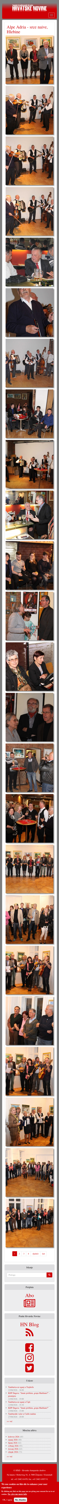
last (43, 1253)
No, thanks (20, 1500)
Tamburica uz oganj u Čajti (19, 1402)
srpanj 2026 (13, 1439)
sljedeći (36, 1253)
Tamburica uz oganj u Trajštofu (21, 1387)
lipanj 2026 (12, 1442)
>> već (9, 1421)
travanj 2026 (13, 1448)
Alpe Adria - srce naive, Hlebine (27, 29)
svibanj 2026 (13, 1445)
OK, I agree (7, 1499)
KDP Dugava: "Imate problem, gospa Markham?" (28, 1407)
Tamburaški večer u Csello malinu (22, 1413)
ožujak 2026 (13, 1452)
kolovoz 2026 (13, 1436)
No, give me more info (17, 1494)
